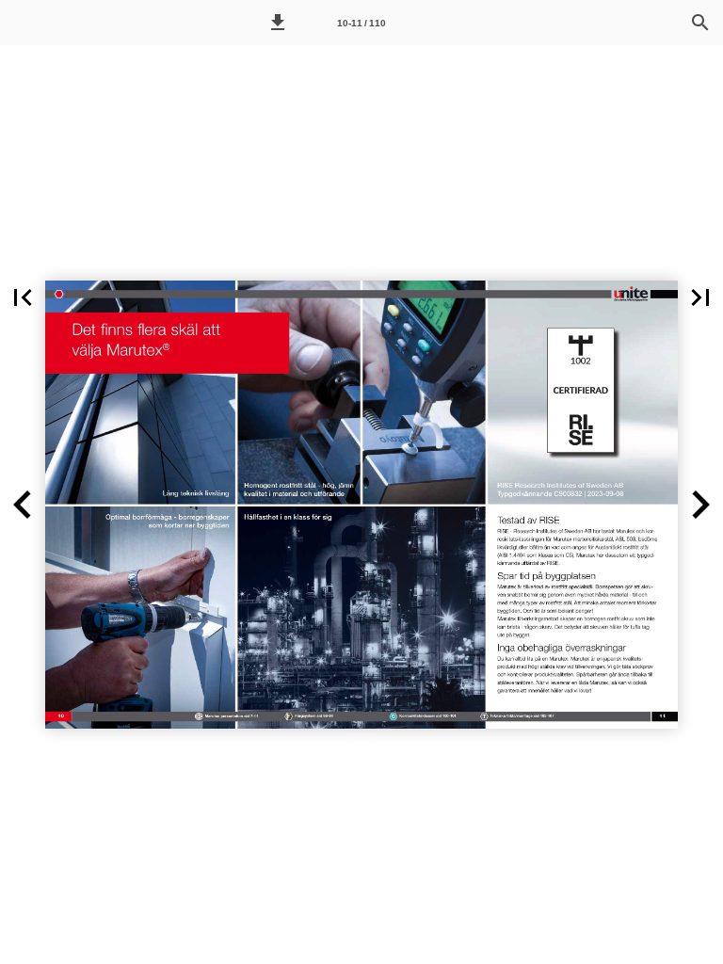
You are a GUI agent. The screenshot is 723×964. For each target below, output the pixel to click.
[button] (277, 22)
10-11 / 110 (361, 23)
